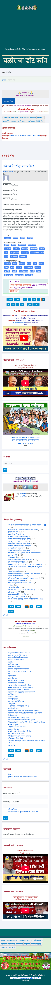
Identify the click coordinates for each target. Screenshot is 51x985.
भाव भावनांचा (11, 745)
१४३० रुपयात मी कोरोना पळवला (17, 655)
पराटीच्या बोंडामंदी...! (13, 729)
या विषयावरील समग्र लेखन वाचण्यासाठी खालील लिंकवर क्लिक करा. (26, 439)
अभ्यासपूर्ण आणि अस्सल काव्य (16, 548)
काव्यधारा (13, 121)
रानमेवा (23, 238)
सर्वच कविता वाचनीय (14, 571)
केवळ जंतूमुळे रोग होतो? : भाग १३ (17, 534)
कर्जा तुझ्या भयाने (13, 664)
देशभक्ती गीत (28, 267)
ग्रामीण (7, 245)
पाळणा (29, 263)
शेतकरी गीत (22, 245)
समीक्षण (42, 249)
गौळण (6, 267)
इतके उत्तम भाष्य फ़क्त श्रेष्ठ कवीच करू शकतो (21, 692)
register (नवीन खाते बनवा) (23, 287)
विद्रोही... (10, 662)
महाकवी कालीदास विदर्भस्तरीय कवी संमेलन (20, 731)
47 (17, 305)
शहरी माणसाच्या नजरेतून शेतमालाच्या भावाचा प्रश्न (23, 589)
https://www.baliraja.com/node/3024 (24, 136)
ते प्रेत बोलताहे (12, 715)
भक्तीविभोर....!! (12, 694)
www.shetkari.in (19, 323)
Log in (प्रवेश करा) (39, 285)
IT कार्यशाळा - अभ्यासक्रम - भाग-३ (18, 706)
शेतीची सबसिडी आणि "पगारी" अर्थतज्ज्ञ (19, 736)
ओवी (35, 263)
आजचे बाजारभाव (12, 940)
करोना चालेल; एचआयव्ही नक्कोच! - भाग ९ (20, 583)
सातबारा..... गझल (13, 697)
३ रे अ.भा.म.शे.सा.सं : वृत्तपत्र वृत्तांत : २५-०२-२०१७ (23, 578)
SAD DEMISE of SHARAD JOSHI (20, 671)
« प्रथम (9, 299)
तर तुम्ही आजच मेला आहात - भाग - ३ (19, 653)
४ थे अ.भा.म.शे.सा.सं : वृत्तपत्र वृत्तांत (18, 717)
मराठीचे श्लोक (24, 271)
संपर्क (13, 947)
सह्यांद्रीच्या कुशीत (13, 724)
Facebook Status (25, 940)
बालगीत (41, 263)
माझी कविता (23, 256)
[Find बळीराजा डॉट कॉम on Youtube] (35, 487)
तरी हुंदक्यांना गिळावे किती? (15, 738)
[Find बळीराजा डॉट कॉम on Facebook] (25, 487)
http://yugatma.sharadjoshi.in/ (25, 978)
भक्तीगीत (7, 271)
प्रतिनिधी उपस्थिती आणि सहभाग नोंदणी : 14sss (22, 777)
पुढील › (30, 305)
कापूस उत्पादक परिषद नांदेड (16, 733)
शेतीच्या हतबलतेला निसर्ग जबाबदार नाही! (19, 550)
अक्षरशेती (33, 117)
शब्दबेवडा (10, 585)
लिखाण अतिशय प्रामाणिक (15, 576)
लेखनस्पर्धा (40, 117)
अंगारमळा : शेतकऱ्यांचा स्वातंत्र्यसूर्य (18, 536)
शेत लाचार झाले (12, 557)
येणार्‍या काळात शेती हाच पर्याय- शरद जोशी (20, 559)
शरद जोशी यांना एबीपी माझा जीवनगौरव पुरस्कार (21, 720)
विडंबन (39, 271)
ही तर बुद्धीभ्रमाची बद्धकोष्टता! (16, 596)
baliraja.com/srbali (25, 443)
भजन (12, 267)
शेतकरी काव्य (32, 245)
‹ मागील (17, 299)
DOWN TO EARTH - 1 (16, 541)
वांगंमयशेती (23, 494)
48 (22, 305)
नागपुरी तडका (30, 121)
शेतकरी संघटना (36, 944)
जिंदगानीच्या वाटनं (13, 699)
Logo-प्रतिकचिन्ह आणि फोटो (17, 727)
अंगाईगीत (7, 263)
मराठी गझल (21, 121)
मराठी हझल (14, 256)
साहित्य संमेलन (38, 940)
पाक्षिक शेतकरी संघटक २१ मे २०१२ (18, 690)
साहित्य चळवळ (24, 117)
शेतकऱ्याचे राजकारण (14, 666)
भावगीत (15, 271)
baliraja (7, 238)
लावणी (32, 271)
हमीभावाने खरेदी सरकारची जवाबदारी (18, 669)
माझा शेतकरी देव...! (13, 708)
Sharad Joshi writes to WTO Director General (25, 564)
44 (43, 299)
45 (8, 305)
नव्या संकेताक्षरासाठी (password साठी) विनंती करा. (23, 811)
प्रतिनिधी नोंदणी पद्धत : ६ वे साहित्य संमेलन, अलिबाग (23, 710)
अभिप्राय (30, 238)
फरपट (10, 673)
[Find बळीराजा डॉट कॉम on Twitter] (30, 487)
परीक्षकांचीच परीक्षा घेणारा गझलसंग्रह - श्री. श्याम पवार (24, 573)
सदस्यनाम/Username (11, 793)
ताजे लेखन (14, 117)
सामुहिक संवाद (12, 676)
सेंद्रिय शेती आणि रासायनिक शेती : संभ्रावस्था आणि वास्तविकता (26, 722)
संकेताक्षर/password (11, 802)
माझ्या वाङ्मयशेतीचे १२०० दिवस (17, 594)
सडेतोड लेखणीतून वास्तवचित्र (18, 166)
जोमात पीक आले (12, 678)
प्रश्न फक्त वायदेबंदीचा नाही (16, 701)
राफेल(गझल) (11, 703)
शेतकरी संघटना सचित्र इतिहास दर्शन (19, 539)
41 (29, 299)
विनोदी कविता (9, 275)
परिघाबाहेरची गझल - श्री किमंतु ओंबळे (19, 543)
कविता (14, 263)
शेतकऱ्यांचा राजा (6, 947)
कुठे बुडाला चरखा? (13, 592)
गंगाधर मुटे (25, 249)
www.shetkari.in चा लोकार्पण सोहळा (19, 685)
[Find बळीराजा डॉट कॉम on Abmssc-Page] (20, 487)
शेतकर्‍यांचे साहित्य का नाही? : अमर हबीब (19, 546)
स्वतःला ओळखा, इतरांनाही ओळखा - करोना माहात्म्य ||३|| (25, 599)
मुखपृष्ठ (4, 80)
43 (38, 299)
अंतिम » (36, 305)
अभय (6, 256)
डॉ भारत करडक (8, 171)
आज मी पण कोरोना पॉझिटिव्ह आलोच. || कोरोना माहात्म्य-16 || (27, 525)
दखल (6, 252)
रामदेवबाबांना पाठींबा (13, 587)
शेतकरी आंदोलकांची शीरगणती (16, 580)
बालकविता (38, 267)
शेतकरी (14, 245)
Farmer (16, 249)
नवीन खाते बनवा (12, 809)
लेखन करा (11, 774)
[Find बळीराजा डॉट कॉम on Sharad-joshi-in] (15, 487)
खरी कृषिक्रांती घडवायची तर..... (17, 562)
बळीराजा (15, 238)
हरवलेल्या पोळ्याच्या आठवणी (16, 659)
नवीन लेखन (6, 117)
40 (25, 299)
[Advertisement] (25, 27)
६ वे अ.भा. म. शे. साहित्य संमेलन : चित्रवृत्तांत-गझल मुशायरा (25, 566)
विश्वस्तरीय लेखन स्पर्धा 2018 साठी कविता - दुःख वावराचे (25, 713)
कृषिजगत (27, 944)
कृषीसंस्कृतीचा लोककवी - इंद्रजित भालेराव (20, 687)
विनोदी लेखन (40, 121)
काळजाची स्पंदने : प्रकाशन (16, 680)
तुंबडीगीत (19, 267)
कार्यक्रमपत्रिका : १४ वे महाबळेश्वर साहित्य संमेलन (23, 529)
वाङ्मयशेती (5, 121)
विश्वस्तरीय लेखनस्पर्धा (8, 944)
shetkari (8, 249)
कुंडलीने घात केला (13, 532)
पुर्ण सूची (5, 615)
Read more (14, 281)
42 (34, 299)
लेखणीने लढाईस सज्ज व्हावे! (16, 683)
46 (13, 305)
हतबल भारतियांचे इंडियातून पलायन (18, 657)
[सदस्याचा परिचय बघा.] (6, 178)
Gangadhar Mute (37, 252)
